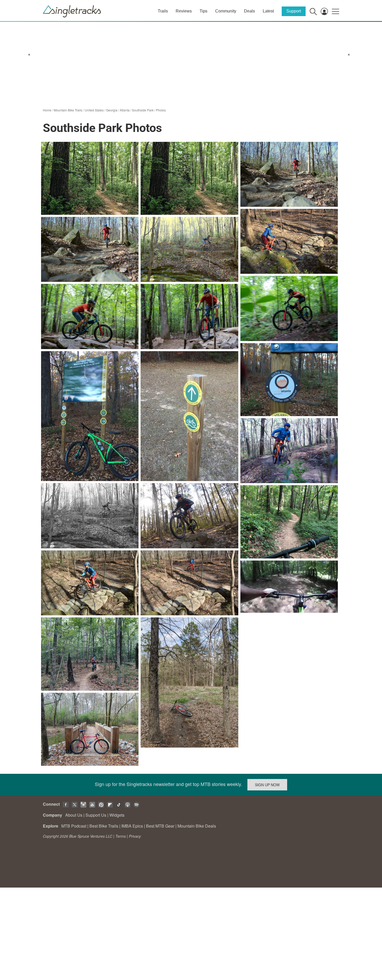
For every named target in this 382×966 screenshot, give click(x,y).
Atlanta (125, 110)
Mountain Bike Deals (196, 826)
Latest (268, 11)
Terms (120, 836)
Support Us (95, 815)
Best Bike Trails (103, 826)
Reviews (184, 11)
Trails (163, 11)
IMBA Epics (132, 826)
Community (225, 11)
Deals (249, 11)
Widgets (116, 815)
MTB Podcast (73, 826)
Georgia (111, 110)
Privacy (135, 836)
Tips (203, 11)
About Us (73, 815)
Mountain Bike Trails (68, 110)
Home (47, 110)
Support (293, 11)
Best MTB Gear (160, 826)
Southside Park (143, 110)
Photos (161, 110)
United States (94, 110)
